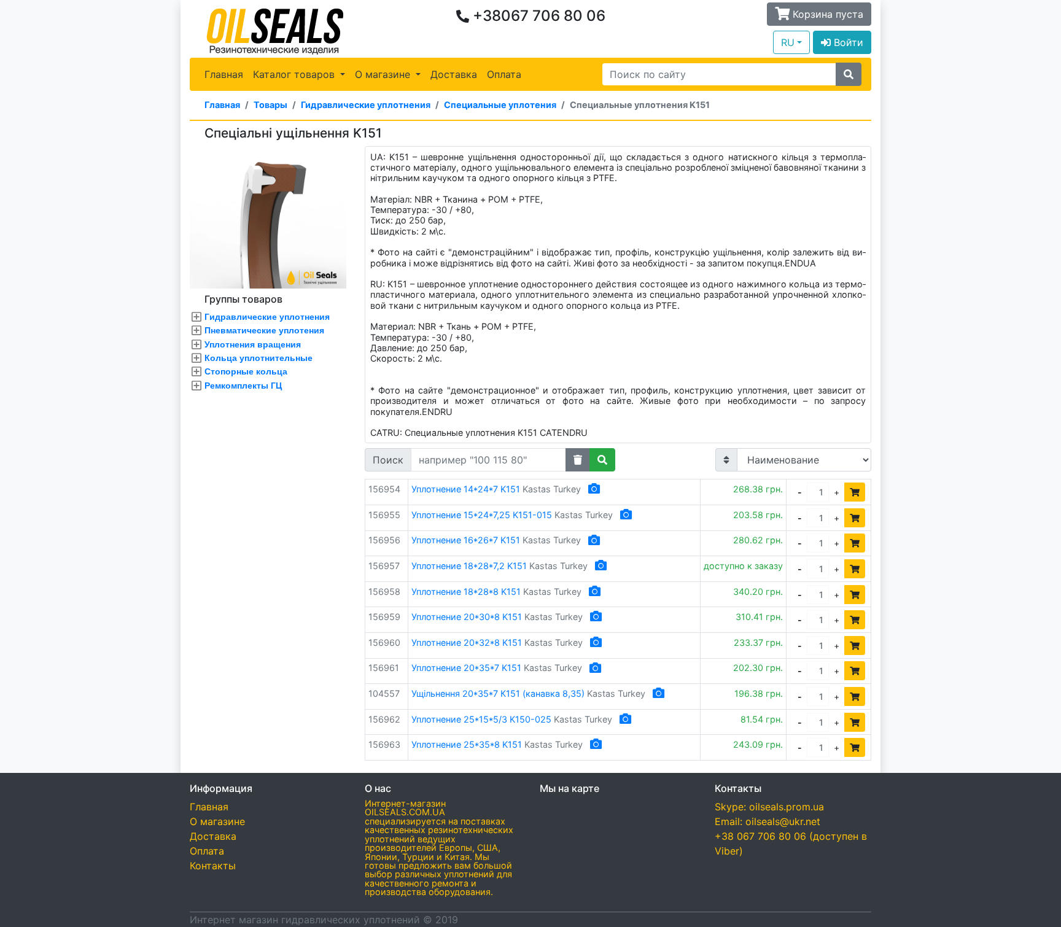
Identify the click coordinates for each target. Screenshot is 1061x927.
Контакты (213, 865)
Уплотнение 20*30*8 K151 (466, 616)
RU (788, 42)
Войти (847, 42)
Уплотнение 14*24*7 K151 (465, 489)
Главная (223, 74)
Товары (270, 104)
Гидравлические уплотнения (365, 104)
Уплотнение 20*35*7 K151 (466, 667)
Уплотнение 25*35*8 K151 (466, 744)
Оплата (504, 74)
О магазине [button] (384, 74)
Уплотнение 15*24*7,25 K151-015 (481, 515)
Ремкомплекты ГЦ (243, 385)
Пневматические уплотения (264, 330)
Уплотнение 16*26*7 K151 (465, 540)
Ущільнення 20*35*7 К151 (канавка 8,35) (498, 693)
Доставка (453, 74)
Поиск (388, 460)
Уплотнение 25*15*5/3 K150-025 (481, 719)
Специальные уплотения (500, 104)
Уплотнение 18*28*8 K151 (466, 591)
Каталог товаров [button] (295, 74)
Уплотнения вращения (252, 344)
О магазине (217, 821)
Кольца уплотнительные (258, 358)
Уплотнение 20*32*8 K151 (466, 642)
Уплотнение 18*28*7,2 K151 (469, 565)
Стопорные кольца (245, 371)
